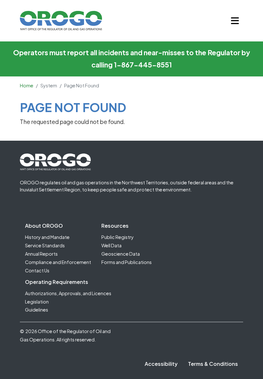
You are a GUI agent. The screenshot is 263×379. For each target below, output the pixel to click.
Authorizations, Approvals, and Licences (68, 293)
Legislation (37, 301)
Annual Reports (41, 254)
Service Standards (45, 245)
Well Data (111, 245)
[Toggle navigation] (235, 20)
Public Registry (117, 237)
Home (26, 85)
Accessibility (161, 363)
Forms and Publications (126, 262)
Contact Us (37, 270)
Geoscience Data (120, 254)
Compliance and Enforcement (58, 262)
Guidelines (36, 310)
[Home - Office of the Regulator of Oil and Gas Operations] (61, 20)
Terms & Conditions (213, 363)
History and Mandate (47, 237)
